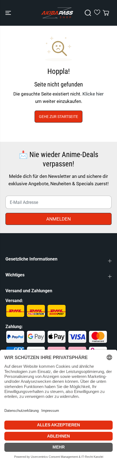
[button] (8, 13)
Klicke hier (93, 94)
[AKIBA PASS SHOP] (57, 13)
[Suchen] (88, 13)
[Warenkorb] (106, 13)
